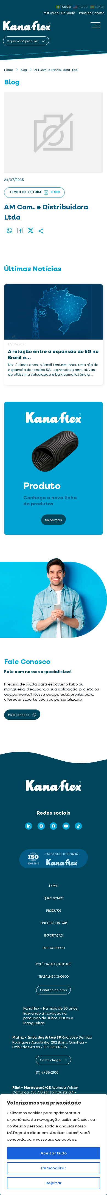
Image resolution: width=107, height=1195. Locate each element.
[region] (53, 1144)
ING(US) (83, 7)
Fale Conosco (54, 948)
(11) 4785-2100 (47, 1072)
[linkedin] (28, 826)
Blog (24, 70)
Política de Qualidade (59, 13)
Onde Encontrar (54, 923)
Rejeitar (54, 1183)
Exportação (53, 935)
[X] (30, 231)
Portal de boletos (53, 990)
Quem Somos (54, 898)
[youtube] (66, 826)
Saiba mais (53, 520)
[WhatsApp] (9, 231)
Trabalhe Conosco (91, 13)
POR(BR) (66, 7)
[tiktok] (78, 826)
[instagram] (41, 826)
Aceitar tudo (54, 1153)
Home (8, 70)
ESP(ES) (99, 7)
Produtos (53, 910)
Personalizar (53, 1168)
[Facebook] (20, 231)
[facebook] (53, 826)
